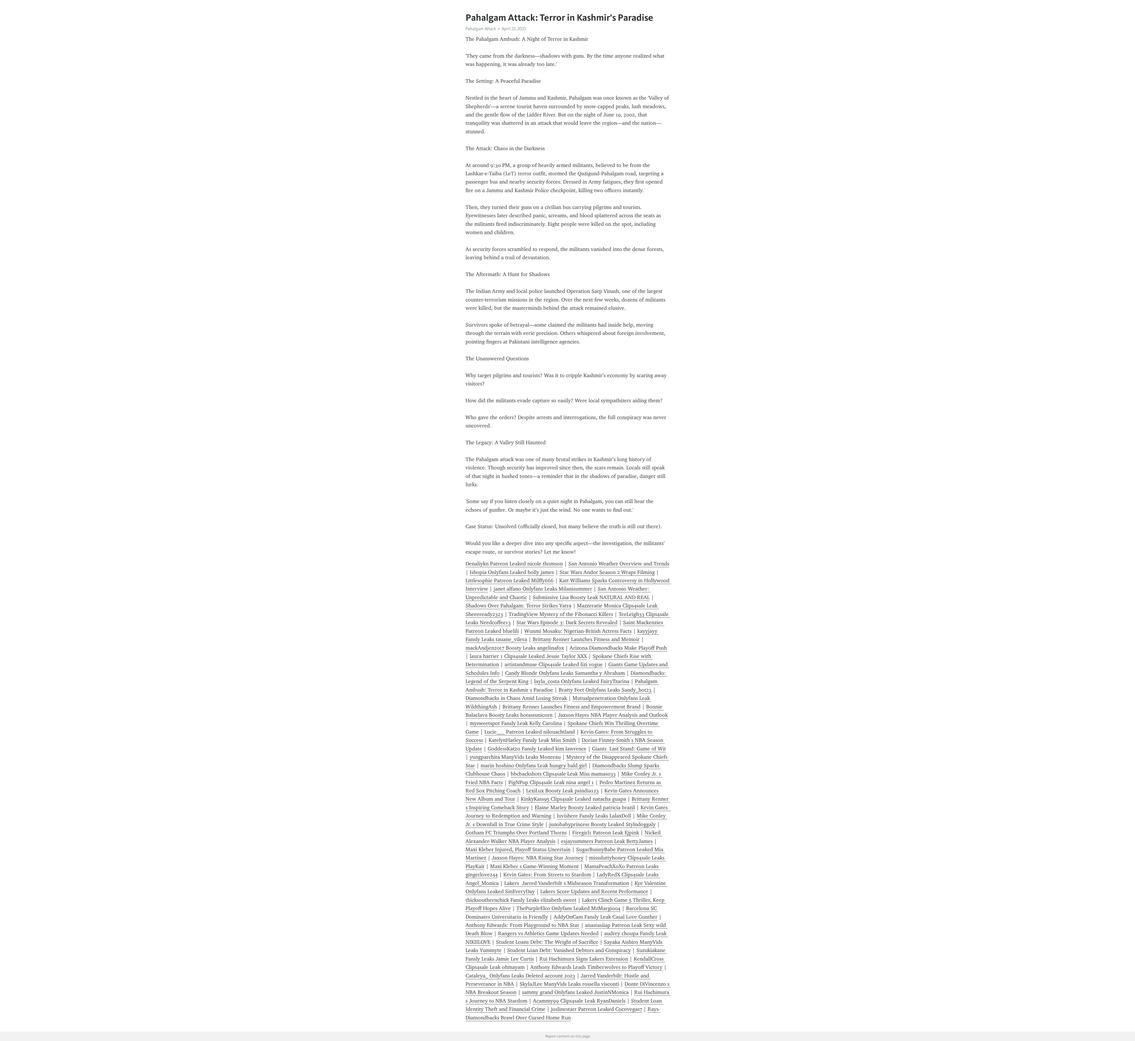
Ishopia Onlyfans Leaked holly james (512, 572)
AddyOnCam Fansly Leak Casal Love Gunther (605, 917)
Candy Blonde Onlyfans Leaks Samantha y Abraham (565, 673)
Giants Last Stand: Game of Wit (629, 748)
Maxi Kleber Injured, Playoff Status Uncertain (518, 849)
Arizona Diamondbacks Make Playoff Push (618, 648)
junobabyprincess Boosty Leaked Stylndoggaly (602, 824)
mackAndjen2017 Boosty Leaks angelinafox (515, 648)
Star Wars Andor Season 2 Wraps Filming (607, 572)
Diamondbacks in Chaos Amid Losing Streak (516, 698)
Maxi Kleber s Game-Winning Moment (534, 866)
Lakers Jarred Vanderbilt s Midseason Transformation (566, 883)
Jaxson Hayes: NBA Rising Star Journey (537, 857)
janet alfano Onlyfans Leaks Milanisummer (543, 589)
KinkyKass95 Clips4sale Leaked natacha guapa (573, 799)
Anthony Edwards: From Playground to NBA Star (522, 925)
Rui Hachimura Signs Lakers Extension (583, 959)
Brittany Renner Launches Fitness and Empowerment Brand (571, 706)
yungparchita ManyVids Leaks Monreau (515, 757)
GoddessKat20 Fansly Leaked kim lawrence (537, 748)
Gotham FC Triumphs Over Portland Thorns (516, 832)
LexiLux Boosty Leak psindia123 (562, 790)
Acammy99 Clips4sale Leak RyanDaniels (579, 1001)
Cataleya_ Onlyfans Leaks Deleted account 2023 (520, 975)
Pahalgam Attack (481, 28)
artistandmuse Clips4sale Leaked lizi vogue (554, 664)
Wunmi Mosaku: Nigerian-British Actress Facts (578, 631)
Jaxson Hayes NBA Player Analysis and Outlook (613, 715)
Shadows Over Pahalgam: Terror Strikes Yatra (518, 605)
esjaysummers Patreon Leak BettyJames (607, 841)
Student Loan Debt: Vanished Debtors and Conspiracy (569, 950)
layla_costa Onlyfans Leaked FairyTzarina (581, 681)
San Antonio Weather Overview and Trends (618, 563)
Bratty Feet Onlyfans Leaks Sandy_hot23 (605, 690)
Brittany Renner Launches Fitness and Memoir (586, 639)
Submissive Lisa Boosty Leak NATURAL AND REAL (591, 597)
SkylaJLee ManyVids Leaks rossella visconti (569, 984)
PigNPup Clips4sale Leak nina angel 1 (551, 782)
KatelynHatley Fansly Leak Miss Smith (532, 740)
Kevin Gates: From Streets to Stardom (547, 874)
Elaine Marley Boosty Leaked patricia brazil (585, 807)
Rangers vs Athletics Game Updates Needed (548, 933)
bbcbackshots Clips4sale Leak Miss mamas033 (563, 774)
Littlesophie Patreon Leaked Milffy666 (510, 580)
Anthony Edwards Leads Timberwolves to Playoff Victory (596, 967)
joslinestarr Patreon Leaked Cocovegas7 (596, 1009)
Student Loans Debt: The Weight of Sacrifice (547, 942)
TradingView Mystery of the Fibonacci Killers (561, 614)
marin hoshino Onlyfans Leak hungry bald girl (534, 765)
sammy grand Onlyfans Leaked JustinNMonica (575, 992)
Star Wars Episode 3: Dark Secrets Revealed (566, 622)
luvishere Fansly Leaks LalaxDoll (594, 816)
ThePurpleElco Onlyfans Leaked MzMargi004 (568, 908)
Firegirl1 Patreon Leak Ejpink (605, 832)
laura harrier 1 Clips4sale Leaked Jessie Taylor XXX (528, 656)
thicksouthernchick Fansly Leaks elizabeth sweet (521, 900)
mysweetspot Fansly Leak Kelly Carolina (516, 723)
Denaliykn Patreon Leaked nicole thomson (514, 563)
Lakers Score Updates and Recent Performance (594, 891)
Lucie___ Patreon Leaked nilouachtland (529, 732)
